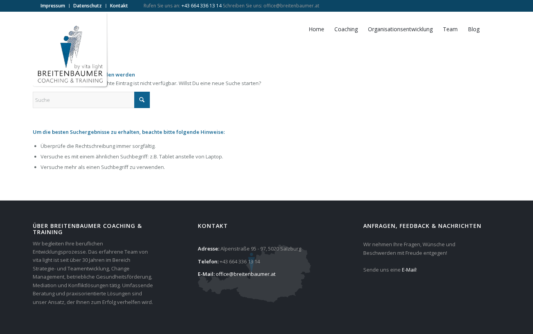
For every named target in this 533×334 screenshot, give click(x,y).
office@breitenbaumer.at (291, 5)
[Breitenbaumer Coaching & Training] (71, 51)
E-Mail (409, 269)
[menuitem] (53, 6)
